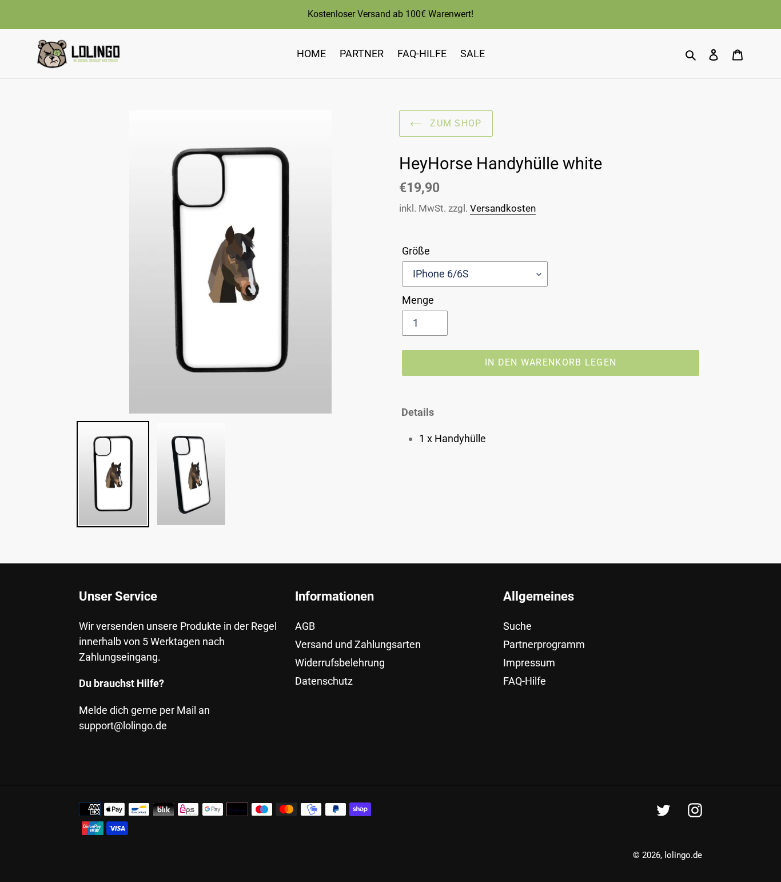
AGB (305, 626)
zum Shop (454, 123)
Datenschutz (324, 681)
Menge (418, 300)
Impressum (529, 663)
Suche (517, 626)
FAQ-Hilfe (524, 681)
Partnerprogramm (544, 644)
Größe (416, 251)
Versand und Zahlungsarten (358, 644)
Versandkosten (503, 208)
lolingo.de (683, 855)
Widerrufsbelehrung (340, 663)
